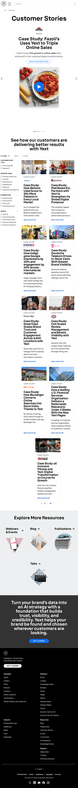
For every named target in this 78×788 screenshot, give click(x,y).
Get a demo (12, 666)
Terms (31, 774)
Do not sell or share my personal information (39, 778)
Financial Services (10, 723)
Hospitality (8, 737)
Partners (7, 688)
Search (42, 698)
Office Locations (10, 695)
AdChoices (39, 774)
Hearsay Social (45, 702)
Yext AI (42, 709)
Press (6, 684)
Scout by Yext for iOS (47, 712)
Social (42, 691)
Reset (16, 156)
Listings (43, 681)
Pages (42, 695)
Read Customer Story (39, 62)
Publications (44, 727)
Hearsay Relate (45, 705)
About (6, 677)
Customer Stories (46, 730)
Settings (58, 774)
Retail (6, 730)
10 (51, 503)
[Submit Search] (74, 3)
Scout (42, 677)
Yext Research (45, 741)
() (8, 166)
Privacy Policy (22, 774)
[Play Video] (39, 87)
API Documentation (47, 759)
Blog (42, 723)
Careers (6, 681)
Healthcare (8, 727)
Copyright (49, 774)
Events (42, 734)
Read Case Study (30, 220)
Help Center (44, 752)
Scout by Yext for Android (49, 715)
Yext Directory (9, 698)
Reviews (43, 688)
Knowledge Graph (46, 684)
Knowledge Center (47, 744)
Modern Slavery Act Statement (15, 702)
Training (43, 755)
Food (5, 734)
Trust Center (44, 737)
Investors (7, 691)
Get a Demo (39, 641)
